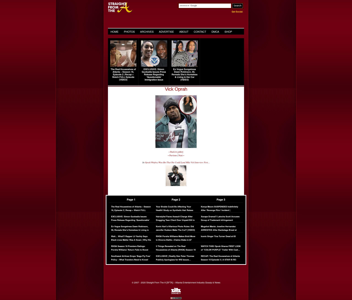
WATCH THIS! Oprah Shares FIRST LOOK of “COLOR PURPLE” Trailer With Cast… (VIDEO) (221, 250)
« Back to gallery (176, 151)
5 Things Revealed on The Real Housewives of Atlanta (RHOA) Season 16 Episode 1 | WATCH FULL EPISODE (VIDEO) (176, 251)
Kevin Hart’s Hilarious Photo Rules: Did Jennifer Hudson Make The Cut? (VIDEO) (175, 228)
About (184, 31)
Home (115, 31)
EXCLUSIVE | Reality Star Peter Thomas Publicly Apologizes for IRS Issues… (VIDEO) (175, 260)
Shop (228, 31)
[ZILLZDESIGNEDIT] (176, 293)
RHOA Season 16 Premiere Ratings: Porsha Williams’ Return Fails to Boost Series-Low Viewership (129, 250)
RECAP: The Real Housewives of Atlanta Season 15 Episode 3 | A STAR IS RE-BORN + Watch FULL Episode (220, 260)
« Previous (172, 155)
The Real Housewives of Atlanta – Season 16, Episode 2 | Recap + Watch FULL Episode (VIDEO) (123, 74)
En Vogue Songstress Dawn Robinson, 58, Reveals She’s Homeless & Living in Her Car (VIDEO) (184, 74)
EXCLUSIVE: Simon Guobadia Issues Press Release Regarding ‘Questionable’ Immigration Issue (154, 74)
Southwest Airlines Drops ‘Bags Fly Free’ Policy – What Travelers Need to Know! (131, 258)
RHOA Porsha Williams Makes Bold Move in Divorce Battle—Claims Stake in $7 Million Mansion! (175, 240)
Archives (147, 31)
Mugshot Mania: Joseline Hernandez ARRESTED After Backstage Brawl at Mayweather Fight (219, 230)
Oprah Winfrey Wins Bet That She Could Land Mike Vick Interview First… (177, 162)
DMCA (215, 31)
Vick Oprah (176, 89)
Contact (200, 31)
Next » (181, 155)
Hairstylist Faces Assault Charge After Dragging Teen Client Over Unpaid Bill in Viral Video (175, 220)
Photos (129, 31)
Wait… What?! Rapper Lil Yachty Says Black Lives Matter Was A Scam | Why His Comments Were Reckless (131, 240)
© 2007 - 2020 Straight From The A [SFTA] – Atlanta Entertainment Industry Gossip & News (176, 282)
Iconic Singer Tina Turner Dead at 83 (218, 236)
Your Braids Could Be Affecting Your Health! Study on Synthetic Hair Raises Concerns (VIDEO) (174, 210)
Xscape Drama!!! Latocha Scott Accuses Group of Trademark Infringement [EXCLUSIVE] (220, 220)
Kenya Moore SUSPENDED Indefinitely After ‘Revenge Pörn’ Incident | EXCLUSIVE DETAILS (219, 210)
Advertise (166, 31)
